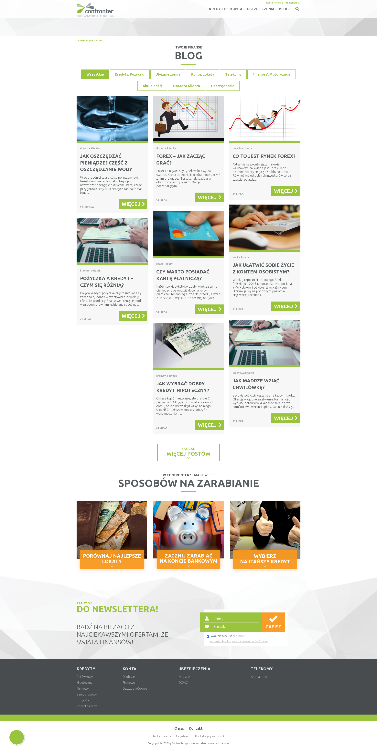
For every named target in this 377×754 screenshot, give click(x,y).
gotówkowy (85, 676)
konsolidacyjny (87, 706)
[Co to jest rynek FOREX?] (264, 119)
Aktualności (152, 86)
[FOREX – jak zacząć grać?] (188, 119)
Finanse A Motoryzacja (272, 74)
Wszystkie (95, 74)
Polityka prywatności (209, 736)
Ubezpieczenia (168, 74)
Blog (284, 9)
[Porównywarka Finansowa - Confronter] (95, 8)
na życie (184, 676)
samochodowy (87, 694)
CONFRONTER (85, 40)
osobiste (129, 676)
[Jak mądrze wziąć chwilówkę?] (264, 343)
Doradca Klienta (186, 86)
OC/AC (183, 682)
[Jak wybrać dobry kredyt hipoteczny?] (188, 346)
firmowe (129, 682)
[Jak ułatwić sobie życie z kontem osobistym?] (264, 228)
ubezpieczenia (261, 9)
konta (236, 9)
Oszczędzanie (222, 86)
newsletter (239, 636)
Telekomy (233, 74)
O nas (179, 728)
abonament (259, 676)
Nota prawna (162, 736)
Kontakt (196, 728)
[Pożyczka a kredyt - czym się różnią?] (112, 241)
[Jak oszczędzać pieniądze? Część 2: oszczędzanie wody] (112, 119)
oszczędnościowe (135, 688)
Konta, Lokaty (202, 74)
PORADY (101, 40)
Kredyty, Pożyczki (130, 74)
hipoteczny (84, 682)
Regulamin (183, 736)
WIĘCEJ (131, 204)
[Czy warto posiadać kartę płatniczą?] (188, 234)
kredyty (217, 9)
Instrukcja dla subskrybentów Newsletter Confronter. (239, 641)
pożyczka (83, 700)
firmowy (83, 688)
